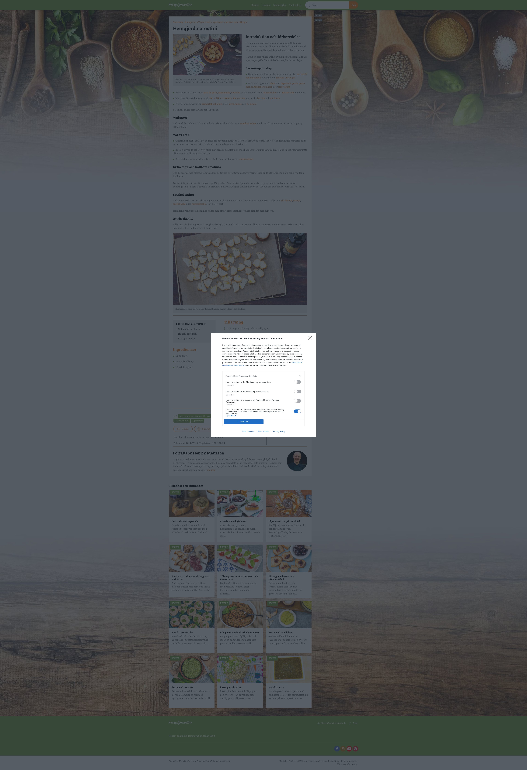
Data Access (263, 431)
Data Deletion (248, 431)
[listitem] (263, 376)
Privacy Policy (279, 431)
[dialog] (263, 385)
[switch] (297, 382)
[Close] (311, 338)
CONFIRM (244, 422)
